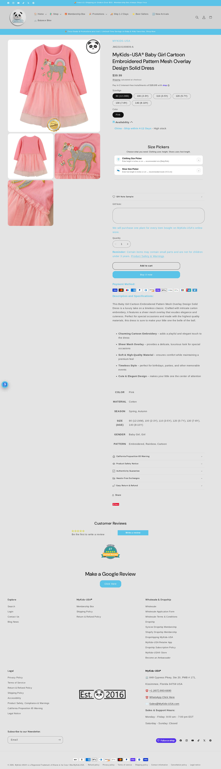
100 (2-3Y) (143, 96)
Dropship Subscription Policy (160, 647)
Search (11, 606)
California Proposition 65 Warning (25, 708)
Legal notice (195, 765)
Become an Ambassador (157, 657)
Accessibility (14, 698)
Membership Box (85, 606)
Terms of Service (16, 683)
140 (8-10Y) (141, 103)
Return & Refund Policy (89, 616)
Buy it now (146, 274)
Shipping (116, 80)
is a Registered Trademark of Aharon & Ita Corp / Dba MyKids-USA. (56, 765)
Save (117, 504)
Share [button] (118, 495)
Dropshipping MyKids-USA (159, 637)
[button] (40, 14)
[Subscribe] (59, 739)
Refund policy (94, 765)
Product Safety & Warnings (147, 256)
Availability (122, 122)
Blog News (13, 622)
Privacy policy (109, 765)
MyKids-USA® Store (156, 652)
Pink (118, 115)
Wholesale (150, 606)
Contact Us (13, 616)
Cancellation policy (179, 765)
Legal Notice (14, 713)
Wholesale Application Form (159, 611)
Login (10, 611)
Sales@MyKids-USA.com (164, 703)
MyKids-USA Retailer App (158, 642)
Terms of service (125, 765)
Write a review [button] (133, 533)
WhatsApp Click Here (162, 697)
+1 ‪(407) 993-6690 (160, 690)
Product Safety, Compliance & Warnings (28, 703)
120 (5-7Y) (181, 96)
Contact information (159, 765)
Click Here (110, 583)
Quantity (117, 238)
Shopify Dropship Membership (161, 632)
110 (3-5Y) (162, 96)
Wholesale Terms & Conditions (161, 616)
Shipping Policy (85, 611)
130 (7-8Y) (121, 103)
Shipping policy (141, 765)
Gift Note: (117, 204)
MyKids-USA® (21, 765)
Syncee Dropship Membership (161, 627)
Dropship (150, 622)
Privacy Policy (15, 677)
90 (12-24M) (122, 96)
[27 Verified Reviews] (110, 563)
